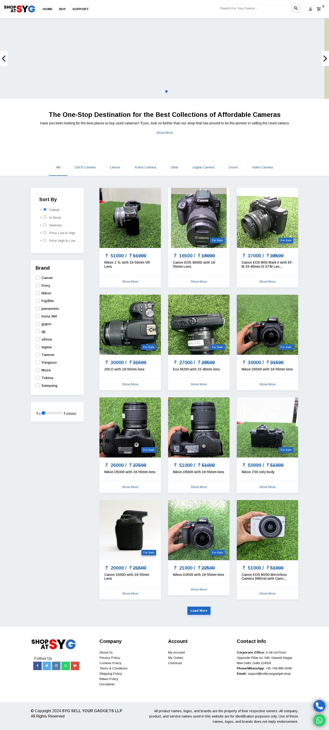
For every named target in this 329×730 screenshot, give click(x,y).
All (58, 167)
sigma (46, 347)
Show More (165, 132)
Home (48, 9)
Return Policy (108, 679)
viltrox (46, 339)
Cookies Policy (110, 663)
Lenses (115, 167)
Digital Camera (203, 167)
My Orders (175, 658)
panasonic (50, 308)
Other (174, 167)
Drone (233, 167)
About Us (106, 652)
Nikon (46, 293)
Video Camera (262, 167)
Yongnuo (49, 362)
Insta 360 (49, 316)
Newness (54, 225)
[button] (24, 58)
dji (43, 332)
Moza (46, 370)
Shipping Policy (110, 673)
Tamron (47, 355)
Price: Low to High (60, 233)
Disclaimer (107, 684)
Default (52, 210)
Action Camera (145, 167)
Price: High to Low (60, 240)
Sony (45, 285)
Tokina (47, 378)
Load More (199, 610)
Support (80, 9)
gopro (46, 324)
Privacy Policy (109, 658)
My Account (176, 652)
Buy (62, 9)
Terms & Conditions (113, 668)
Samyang (49, 385)
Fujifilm (47, 301)
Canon (47, 278)
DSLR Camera (85, 167)
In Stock (53, 217)
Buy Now (67, 68)
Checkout (175, 663)
